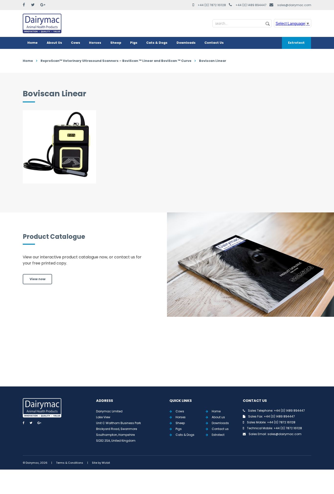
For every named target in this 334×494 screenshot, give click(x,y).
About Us (54, 43)
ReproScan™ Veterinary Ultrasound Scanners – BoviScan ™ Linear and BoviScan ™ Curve (116, 61)
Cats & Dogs (156, 43)
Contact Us (214, 43)
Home (32, 43)
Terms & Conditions (69, 463)
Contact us (220, 429)
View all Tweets (167, 357)
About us (218, 417)
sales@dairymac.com (294, 5)
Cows (75, 43)
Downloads (186, 43)
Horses (95, 43)
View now (37, 279)
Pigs (133, 43)
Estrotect (296, 43)
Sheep (115, 43)
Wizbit (106, 463)
